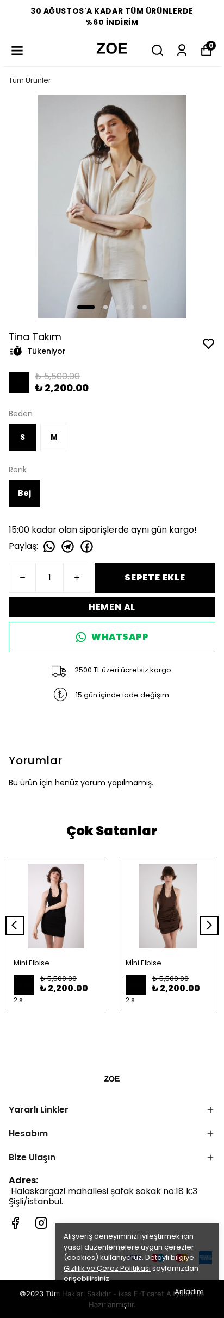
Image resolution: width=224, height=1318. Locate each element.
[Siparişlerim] (182, 50)
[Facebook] (15, 1222)
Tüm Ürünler (30, 80)
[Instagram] (41, 1222)
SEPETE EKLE (155, 577)
